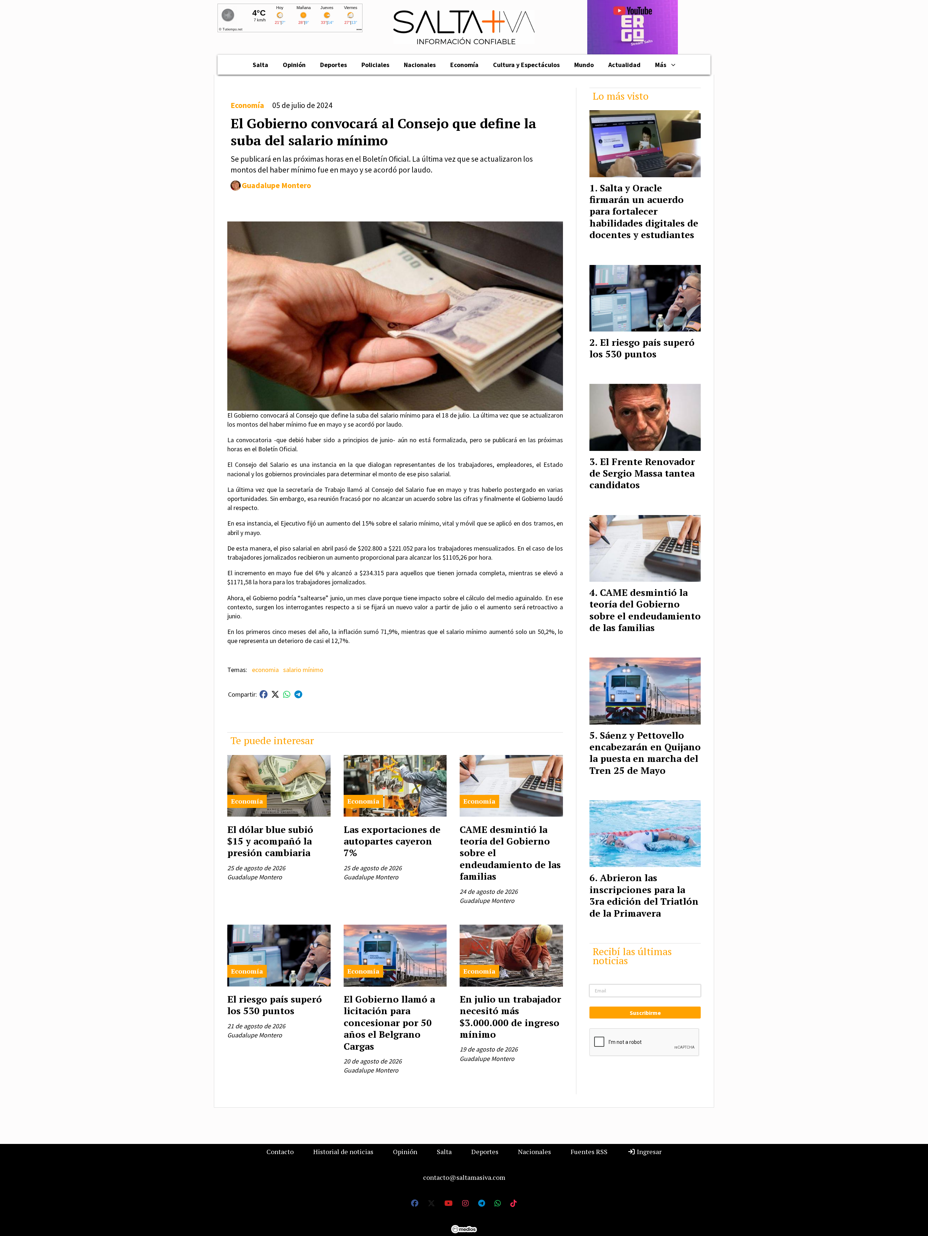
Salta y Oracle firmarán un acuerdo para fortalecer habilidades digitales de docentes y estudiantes (643, 211)
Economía (464, 65)
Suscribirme (645, 1012)
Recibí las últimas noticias (632, 956)
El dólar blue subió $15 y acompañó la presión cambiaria (270, 841)
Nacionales (420, 65)
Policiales (375, 65)
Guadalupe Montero (276, 185)
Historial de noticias (343, 1151)
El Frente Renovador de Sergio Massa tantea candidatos (642, 473)
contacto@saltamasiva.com (464, 1177)
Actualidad (624, 65)
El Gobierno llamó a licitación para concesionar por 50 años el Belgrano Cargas (389, 1022)
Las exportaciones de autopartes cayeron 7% (392, 841)
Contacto (280, 1151)
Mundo (584, 65)
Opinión (294, 65)
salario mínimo (303, 669)
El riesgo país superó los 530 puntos (274, 1005)
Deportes (333, 65)
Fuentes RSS (589, 1151)
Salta (260, 65)
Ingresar (648, 1151)
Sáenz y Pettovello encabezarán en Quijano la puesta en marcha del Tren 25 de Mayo (645, 752)
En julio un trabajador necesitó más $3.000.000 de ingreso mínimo (510, 1016)
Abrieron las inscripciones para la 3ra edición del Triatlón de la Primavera (644, 895)
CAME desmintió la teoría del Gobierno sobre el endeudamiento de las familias (645, 610)
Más (660, 65)
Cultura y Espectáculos (526, 65)
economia (265, 669)
